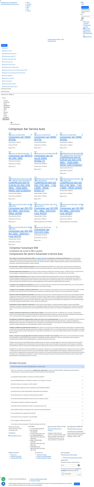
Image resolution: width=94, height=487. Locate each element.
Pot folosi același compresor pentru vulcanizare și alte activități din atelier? (30, 387)
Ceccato (6, 100)
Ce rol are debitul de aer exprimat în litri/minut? (23, 413)
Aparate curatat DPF (8, 78)
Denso (5, 115)
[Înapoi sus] (0, 1)
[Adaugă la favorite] (9, 133)
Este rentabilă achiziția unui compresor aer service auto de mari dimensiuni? (31, 409)
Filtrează (6, 119)
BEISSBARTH (7, 105)
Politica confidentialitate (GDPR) (38, 479)
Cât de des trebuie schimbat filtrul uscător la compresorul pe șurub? (28, 406)
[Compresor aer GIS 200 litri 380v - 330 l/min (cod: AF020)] (72, 205)
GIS (4, 110)
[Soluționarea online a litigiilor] (69, 454)
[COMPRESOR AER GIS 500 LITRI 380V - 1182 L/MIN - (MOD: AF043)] (72, 179)
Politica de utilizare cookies (44, 458)
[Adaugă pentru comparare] (10, 133)
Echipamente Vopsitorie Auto (11, 67)
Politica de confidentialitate (44, 456)
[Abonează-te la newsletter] (79, 465)
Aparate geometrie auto (9, 59)
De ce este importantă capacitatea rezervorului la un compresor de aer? (29, 398)
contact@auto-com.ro (15, 435)
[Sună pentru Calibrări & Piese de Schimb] (3, 484)
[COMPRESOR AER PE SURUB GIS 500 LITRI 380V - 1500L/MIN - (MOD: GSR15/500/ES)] (72, 154)
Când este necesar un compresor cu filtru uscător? (24, 384)
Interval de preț (5, 91)
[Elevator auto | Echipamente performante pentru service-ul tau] (12, 3)
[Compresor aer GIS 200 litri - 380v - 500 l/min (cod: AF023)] (46, 205)
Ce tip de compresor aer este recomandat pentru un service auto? (28, 366)
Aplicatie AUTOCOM (16, 456)
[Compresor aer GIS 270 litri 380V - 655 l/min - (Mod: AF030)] (21, 205)
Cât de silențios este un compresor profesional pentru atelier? (27, 395)
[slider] (47, 93)
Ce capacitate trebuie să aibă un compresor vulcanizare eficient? (27, 377)
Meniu (5, 45)
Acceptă (77, 484)
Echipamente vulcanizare (9, 53)
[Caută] (82, 18)
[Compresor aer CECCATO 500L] (42, 227)
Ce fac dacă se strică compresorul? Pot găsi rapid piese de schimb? (28, 424)
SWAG (5, 109)
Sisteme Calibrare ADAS (9, 84)
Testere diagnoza (8, 75)
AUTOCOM (6, 102)
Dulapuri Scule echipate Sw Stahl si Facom (14, 73)
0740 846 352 (52, 41)
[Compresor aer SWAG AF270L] (42, 134)
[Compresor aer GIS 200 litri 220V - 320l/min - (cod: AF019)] (21, 228)
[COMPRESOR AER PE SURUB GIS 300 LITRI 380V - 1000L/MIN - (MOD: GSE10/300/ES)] (21, 179)
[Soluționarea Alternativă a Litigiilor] (72, 457)
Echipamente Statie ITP (9, 56)
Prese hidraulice (7, 81)
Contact (5, 48)
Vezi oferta (85, 7)
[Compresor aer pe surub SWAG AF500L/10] (45, 153)
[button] (31, 134)
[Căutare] (81, 14)
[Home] (11, 122)
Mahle (5, 114)
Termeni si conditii (41, 454)
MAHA (5, 104)
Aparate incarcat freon (9, 64)
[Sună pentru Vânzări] (3, 479)
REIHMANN (6, 107)
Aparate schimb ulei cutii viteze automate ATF (15, 70)
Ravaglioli (6, 117)
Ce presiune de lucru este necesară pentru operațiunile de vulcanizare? (29, 391)
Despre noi (14, 454)
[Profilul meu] (81, 20)
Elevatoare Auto (7, 51)
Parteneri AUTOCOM (16, 458)
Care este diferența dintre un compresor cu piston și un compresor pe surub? (31, 380)
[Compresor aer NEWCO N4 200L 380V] (19, 153)
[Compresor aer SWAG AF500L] (68, 134)
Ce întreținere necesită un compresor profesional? (24, 402)
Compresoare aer (8, 62)
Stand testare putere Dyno (10, 86)
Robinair (6, 112)
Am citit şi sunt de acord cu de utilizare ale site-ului (71, 469)
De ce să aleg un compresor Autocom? (21, 420)
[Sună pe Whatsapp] (0, 477)
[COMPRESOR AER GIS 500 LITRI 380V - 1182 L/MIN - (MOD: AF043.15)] (46, 179)
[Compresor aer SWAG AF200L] (17, 134)
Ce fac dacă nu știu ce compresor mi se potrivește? (24, 417)
